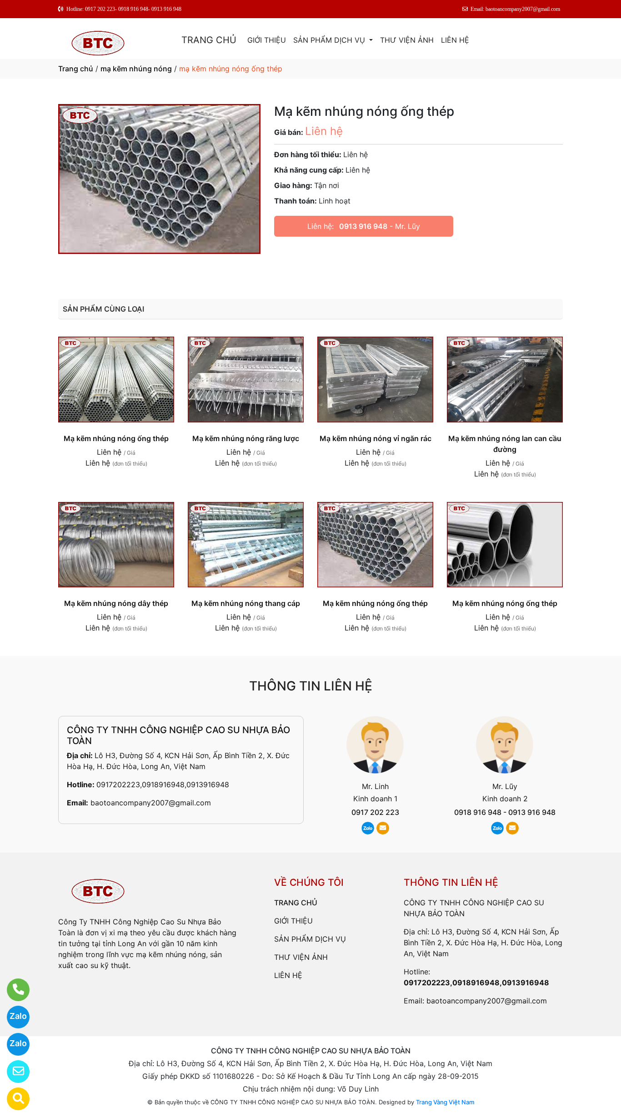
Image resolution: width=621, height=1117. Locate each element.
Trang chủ (75, 68)
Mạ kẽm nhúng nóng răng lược (245, 438)
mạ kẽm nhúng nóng (136, 68)
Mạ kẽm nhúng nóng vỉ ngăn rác (375, 438)
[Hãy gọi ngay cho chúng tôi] (12, 990)
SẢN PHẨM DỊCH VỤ (330, 40)
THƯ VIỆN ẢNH (407, 40)
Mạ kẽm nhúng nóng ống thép (116, 438)
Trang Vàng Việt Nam (445, 1102)
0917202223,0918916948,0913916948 (162, 784)
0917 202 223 (375, 812)
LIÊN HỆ (455, 40)
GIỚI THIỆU (266, 40)
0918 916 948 (477, 812)
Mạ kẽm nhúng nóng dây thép (116, 603)
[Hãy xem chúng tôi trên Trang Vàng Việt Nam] (12, 1099)
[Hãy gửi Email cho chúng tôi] (12, 1071)
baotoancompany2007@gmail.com (150, 802)
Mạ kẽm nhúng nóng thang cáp (245, 603)
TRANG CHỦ (208, 40)
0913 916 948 (363, 226)
